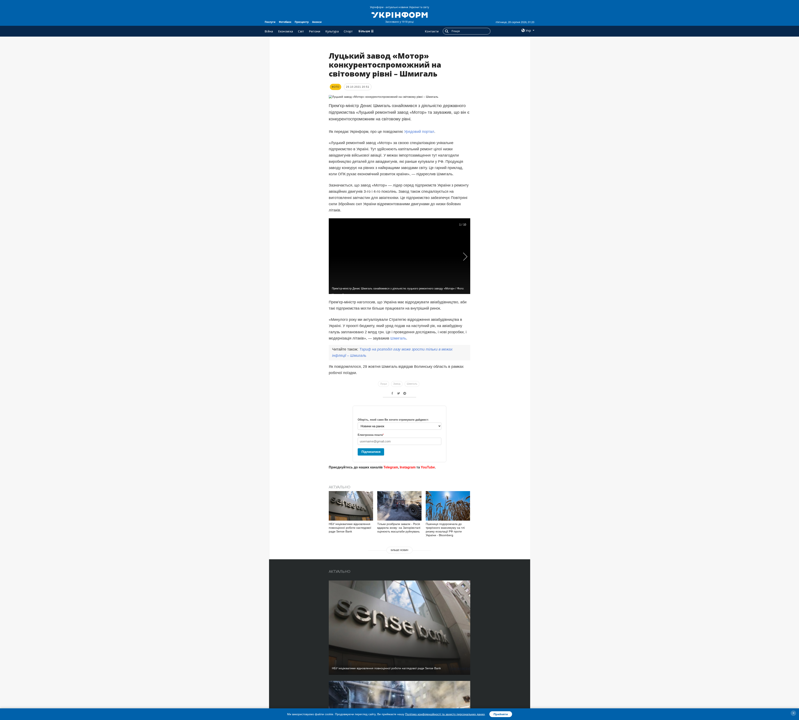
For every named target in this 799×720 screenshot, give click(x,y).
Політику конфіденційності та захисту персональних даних (445, 714)
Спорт (348, 31)
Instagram (408, 467)
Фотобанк (285, 22)
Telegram (390, 467)
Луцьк (383, 383)
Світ (301, 31)
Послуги (270, 22)
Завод (396, 383)
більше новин (399, 550)
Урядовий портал (419, 132)
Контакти (432, 31)
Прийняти (501, 714)
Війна (269, 31)
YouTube (428, 467)
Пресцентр (302, 22)
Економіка (285, 31)
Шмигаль (398, 338)
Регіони (314, 31)
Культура (332, 31)
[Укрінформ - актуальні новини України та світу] (399, 14)
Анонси (317, 22)
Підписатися (371, 451)
